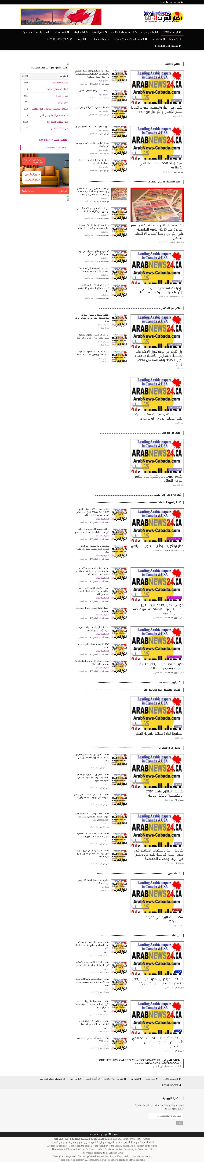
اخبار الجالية (177, 218)
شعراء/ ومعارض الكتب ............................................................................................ (138, 494)
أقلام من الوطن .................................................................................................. (140, 432)
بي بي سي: (62, 96)
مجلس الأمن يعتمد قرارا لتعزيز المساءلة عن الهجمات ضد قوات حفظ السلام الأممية (157, 609)
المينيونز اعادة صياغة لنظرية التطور (159, 734)
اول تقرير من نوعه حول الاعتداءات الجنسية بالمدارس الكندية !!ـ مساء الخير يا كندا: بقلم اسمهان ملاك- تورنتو (159, 358)
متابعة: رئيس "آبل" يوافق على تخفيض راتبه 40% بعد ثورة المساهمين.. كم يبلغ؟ (92, 758)
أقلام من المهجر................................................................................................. (140, 308)
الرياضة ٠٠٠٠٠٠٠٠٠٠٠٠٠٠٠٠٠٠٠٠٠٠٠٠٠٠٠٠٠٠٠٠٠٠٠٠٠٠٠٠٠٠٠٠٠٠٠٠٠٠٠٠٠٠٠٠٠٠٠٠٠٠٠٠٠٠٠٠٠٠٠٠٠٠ (141, 935)
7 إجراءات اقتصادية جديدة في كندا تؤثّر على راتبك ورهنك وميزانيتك (159, 290)
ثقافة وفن (157, 39)
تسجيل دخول (175, 2)
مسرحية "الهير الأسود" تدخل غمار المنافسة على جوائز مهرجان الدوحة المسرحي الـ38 (93, 591)
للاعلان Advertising (58, 39)
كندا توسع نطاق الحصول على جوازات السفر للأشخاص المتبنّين (93, 252)
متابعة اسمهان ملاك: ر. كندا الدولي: (50, 109)
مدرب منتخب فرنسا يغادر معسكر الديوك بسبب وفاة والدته (161, 666)
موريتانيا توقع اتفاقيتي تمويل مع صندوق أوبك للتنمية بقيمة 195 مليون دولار (92, 549)
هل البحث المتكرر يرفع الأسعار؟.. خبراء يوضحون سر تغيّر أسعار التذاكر (92, 209)
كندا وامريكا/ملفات (174, 538)
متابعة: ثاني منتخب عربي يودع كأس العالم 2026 (93, 1039)
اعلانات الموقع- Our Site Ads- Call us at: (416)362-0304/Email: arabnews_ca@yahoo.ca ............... (140, 1061)
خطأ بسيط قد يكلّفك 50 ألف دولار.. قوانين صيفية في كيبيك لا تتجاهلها (93, 226)
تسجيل (163, 2)
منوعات (178, 726)
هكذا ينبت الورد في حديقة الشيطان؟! (165, 919)
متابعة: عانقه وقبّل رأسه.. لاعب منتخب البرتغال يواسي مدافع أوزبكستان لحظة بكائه (92, 945)
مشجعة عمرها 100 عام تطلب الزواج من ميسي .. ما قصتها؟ (92, 662)
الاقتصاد (178, 784)
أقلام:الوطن (79, 32)
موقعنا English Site (167, 46)
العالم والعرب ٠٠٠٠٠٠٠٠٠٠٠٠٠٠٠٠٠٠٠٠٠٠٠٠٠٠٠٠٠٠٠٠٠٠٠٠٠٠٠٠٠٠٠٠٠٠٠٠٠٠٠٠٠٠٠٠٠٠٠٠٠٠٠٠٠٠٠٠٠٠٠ (139, 63)
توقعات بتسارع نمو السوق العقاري (94, 91)
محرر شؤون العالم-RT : (57, 122)
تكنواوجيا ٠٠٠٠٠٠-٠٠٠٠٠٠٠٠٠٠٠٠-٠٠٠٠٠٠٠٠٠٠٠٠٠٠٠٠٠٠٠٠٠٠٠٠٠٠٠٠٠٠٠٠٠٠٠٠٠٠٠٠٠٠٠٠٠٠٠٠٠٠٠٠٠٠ (140, 682)
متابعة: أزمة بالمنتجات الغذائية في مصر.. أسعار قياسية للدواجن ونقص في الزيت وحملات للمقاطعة (159, 854)
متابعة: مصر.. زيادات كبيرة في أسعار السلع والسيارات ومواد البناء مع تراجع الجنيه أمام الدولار (93, 778)
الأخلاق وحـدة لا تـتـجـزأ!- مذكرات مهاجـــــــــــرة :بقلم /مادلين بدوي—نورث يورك (92, 318)
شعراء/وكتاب (60, 32)
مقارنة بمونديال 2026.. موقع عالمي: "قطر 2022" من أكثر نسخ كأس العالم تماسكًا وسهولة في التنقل (92, 512)
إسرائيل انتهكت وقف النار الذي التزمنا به (161, 165)
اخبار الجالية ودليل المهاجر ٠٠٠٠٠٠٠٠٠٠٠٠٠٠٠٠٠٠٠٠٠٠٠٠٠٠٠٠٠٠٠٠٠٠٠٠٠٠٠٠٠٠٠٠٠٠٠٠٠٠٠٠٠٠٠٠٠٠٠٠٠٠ (134, 181)
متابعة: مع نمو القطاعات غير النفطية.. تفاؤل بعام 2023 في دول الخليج (92, 835)
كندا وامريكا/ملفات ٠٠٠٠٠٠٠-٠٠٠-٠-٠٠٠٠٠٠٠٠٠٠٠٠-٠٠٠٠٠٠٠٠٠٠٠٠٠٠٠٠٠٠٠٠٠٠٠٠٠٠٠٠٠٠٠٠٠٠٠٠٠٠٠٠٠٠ (136, 502)
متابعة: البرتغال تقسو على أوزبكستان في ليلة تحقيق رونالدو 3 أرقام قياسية (92, 963)
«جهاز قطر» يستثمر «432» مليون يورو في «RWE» (92, 144)
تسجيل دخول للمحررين (51, 1079)
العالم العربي (176, 100)
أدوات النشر (92, 1079)
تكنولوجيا (174, 39)
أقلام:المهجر (98, 32)
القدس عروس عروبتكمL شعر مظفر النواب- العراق (159, 478)
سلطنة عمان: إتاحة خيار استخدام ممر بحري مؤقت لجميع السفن (93, 628)
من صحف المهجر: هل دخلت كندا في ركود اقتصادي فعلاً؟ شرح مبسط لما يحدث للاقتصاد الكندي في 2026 (93, 191)
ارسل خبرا (75, 1079)
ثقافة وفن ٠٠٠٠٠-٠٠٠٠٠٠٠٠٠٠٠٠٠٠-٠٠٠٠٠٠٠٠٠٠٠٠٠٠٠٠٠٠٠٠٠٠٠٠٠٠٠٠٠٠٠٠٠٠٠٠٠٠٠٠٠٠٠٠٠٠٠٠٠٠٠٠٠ (139, 873)
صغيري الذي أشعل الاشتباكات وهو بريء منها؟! (93, 881)
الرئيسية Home (171, 32)
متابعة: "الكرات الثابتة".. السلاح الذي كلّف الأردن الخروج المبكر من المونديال (158, 1042)
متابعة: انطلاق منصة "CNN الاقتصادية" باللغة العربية (165, 793)
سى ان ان (63, 102)
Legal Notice (170, 1085)
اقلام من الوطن (175, 469)
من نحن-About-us (114, 1079)
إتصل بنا (135, 1079)
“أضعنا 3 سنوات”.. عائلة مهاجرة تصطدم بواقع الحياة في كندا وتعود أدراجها (93, 288)
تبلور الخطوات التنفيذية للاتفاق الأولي (92, 126)
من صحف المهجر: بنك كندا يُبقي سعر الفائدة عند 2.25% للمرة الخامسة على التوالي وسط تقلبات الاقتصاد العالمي (157, 231)
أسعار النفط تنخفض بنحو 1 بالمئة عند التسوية (92, 609)
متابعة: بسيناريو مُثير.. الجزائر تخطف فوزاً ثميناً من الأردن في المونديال (93, 1022)
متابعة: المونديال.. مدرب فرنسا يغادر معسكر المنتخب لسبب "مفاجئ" (158, 981)
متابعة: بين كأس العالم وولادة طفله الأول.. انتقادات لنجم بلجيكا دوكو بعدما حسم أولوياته (92, 1004)
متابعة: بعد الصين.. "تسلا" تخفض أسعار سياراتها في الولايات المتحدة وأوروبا (91, 795)
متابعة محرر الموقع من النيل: (53, 115)
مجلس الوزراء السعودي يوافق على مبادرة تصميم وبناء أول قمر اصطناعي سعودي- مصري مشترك (92, 571)
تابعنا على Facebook (53, 139)
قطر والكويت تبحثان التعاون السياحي (157, 546)
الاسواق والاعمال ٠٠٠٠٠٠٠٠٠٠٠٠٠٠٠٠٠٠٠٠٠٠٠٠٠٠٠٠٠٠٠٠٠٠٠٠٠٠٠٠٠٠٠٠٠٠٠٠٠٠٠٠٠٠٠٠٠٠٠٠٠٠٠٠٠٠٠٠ (137, 747)
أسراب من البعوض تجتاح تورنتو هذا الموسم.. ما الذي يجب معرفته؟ (94, 269)
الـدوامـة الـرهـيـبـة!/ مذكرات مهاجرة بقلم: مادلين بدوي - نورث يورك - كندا (93, 336)
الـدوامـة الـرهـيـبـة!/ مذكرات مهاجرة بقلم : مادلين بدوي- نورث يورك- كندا (93, 353)
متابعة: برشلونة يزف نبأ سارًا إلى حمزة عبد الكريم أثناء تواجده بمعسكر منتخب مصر (92, 982)
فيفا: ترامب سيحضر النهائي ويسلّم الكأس (93, 645)
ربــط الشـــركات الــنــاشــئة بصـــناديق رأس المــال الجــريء (93, 161)
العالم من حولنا (104, 81)
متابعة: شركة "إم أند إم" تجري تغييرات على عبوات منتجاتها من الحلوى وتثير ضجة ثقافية (92, 853)
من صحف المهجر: (59, 128)
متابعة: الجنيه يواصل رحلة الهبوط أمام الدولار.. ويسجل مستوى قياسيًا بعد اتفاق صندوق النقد (92, 817)
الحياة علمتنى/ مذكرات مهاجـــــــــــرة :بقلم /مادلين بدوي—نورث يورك (159, 416)
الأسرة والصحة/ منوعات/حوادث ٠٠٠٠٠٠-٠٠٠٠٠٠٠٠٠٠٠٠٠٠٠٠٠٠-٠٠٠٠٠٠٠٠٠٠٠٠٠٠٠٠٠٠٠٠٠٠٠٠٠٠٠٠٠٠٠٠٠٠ (134, 689)
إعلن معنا (151, 1079)
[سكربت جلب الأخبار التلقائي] (99, 1135)
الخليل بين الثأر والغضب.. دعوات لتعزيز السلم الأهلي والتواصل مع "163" (157, 109)
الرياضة (80, 39)
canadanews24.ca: (60, 83)
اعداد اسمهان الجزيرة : (56, 89)
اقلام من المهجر (175, 344)
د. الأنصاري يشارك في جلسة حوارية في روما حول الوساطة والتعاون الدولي (92, 530)
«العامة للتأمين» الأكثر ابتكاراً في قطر (92, 107)
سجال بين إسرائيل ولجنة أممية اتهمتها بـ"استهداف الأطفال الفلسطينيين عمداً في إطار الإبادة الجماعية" (92, 74)
